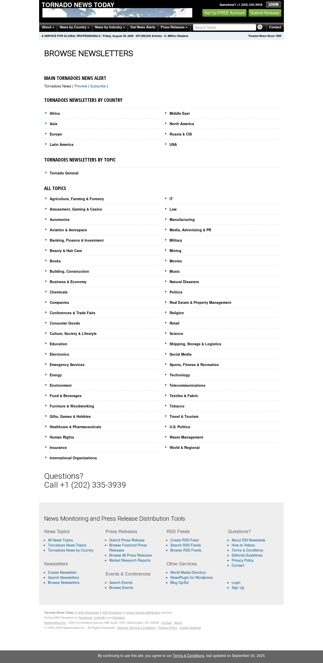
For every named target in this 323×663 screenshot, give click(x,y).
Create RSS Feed (184, 539)
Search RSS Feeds (185, 544)
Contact (275, 27)
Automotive (60, 219)
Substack (118, 617)
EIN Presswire (112, 612)
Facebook (85, 617)
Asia (53, 123)
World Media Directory (188, 572)
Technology (180, 374)
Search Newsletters (63, 577)
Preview (81, 85)
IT (171, 198)
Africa (55, 113)
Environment (61, 385)
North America (182, 123)
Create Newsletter (62, 572)
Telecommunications (187, 385)
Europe (56, 133)
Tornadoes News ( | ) (76, 85)
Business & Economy (68, 281)
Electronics (59, 354)
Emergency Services (67, 364)
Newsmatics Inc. (55, 622)
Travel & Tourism (184, 416)
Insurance (58, 447)
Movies (176, 260)
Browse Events (121, 587)
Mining (175, 250)
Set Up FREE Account (224, 13)
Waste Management (186, 437)
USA (173, 144)
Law (173, 209)
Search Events (120, 582)
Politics (176, 291)
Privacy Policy (243, 560)
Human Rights (62, 437)
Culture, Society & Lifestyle (73, 333)
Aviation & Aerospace (68, 229)
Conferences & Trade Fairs (72, 312)
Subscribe (98, 85)
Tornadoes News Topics (67, 544)
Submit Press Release (127, 539)
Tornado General (64, 172)
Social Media (181, 354)
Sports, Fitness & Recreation (194, 364)
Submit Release (265, 13)
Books (55, 260)
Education (58, 343)
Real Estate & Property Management (200, 302)
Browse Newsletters (63, 582)
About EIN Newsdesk (248, 539)
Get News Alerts (142, 27)
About (47, 27)
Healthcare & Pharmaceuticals (75, 426)
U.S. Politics (180, 426)
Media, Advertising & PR (190, 229)
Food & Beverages (66, 395)
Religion (177, 312)
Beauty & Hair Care (66, 250)
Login (236, 582)
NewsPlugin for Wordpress (191, 577)
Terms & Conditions (247, 550)
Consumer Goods (65, 323)
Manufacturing (182, 219)
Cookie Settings (190, 627)
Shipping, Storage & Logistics (195, 343)
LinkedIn (99, 617)
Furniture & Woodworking (72, 405)
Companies (59, 302)
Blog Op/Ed (179, 582)
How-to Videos (243, 544)
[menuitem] (73, 544)
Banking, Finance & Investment (77, 240)
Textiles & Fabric (184, 395)
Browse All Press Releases (130, 555)
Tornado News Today (78, 4)
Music (175, 271)
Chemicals (59, 291)
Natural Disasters (184, 281)
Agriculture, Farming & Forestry (77, 198)
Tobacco (177, 405)
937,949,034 (143, 36)
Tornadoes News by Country (70, 550)
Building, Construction (69, 271)
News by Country (73, 27)
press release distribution (143, 612)
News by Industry (109, 27)
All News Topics (60, 539)
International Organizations (73, 457)
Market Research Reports (129, 560)
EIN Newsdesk (89, 612)
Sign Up (238, 587)
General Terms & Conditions (136, 627)
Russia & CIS (181, 133)
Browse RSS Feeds (185, 550)
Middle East (180, 113)
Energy (56, 374)
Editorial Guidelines (247, 555)
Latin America (61, 144)
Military (176, 240)
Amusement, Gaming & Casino (76, 209)
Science (176, 333)
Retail (174, 323)
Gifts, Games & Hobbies (70, 416)
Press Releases (173, 27)
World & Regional (185, 447)
